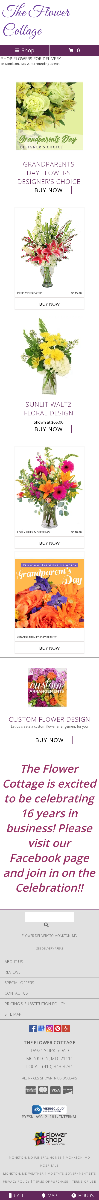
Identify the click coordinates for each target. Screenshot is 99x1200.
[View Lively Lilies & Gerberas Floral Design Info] (49, 488)
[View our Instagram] (49, 1030)
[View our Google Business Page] (41, 1030)
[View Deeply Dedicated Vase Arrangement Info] (49, 249)
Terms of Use (84, 1181)
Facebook (34, 857)
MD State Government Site (72, 1173)
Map (51, 1195)
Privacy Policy (16, 1181)
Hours (85, 1195)
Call (18, 1195)
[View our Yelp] (66, 1030)
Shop (27, 50)
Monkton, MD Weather (23, 1173)
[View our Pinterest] (57, 1030)
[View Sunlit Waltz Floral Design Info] (49, 356)
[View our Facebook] (33, 1030)
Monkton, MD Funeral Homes (35, 1157)
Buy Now (49, 190)
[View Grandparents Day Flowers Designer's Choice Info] (49, 116)
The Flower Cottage (35, 21)
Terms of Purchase (50, 1181)
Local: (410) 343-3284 (49, 1066)
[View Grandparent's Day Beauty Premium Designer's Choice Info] (49, 593)
